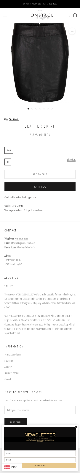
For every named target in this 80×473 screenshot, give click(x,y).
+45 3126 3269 (21, 238)
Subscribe (16, 422)
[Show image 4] (40, 108)
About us (8, 367)
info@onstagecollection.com (23, 243)
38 (8, 162)
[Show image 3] (36, 108)
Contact (7, 379)
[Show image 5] (44, 108)
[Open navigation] (5, 14)
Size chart (71, 159)
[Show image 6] (48, 108)
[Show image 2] (32, 108)
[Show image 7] (52, 108)
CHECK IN (39, 465)
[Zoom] (72, 31)
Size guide (8, 360)
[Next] (58, 108)
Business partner (11, 373)
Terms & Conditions (12, 354)
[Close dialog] (76, 427)
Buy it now (40, 186)
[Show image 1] (28, 108)
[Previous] (21, 108)
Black (9, 150)
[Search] (68, 15)
